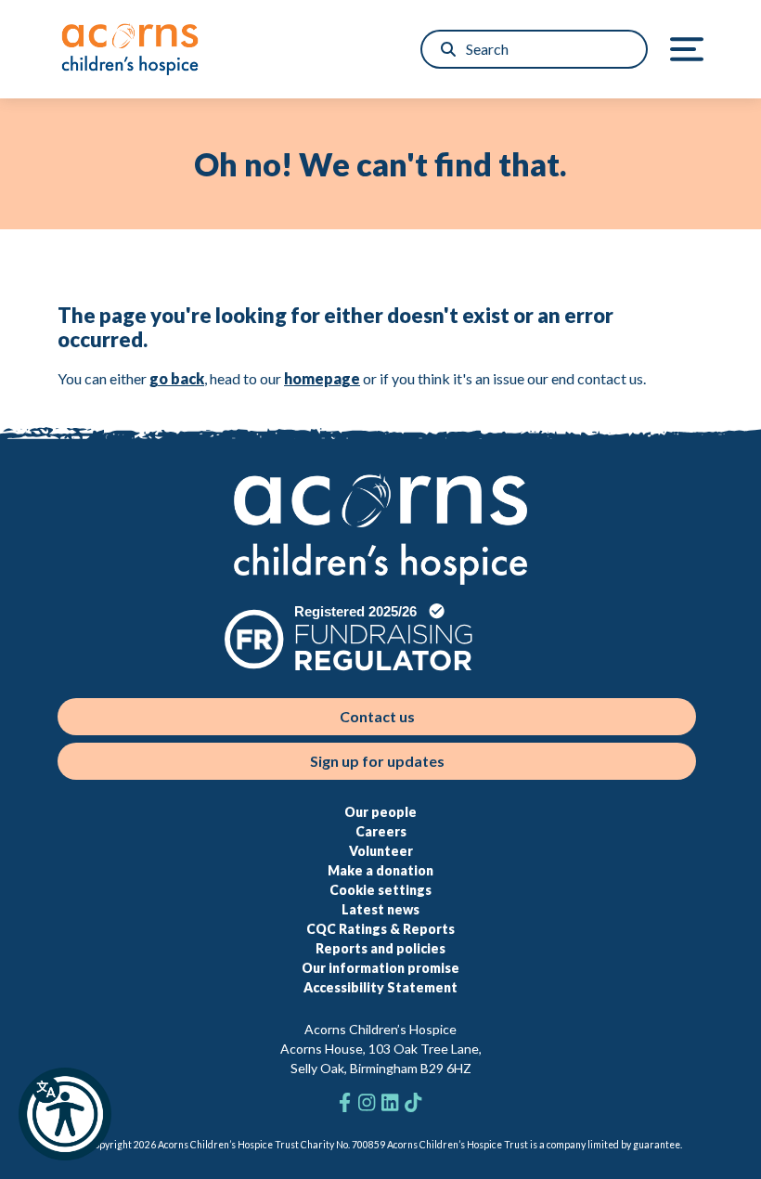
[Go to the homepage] (130, 47)
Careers (380, 831)
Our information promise (380, 968)
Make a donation (380, 870)
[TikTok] (413, 1102)
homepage (322, 378)
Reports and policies (380, 948)
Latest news (380, 909)
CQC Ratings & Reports (380, 929)
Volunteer (381, 851)
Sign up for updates (377, 761)
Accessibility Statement (380, 987)
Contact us (377, 716)
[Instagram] (366, 1102)
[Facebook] (345, 1102)
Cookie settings (380, 890)
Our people (380, 812)
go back (176, 378)
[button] (65, 1114)
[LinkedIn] (389, 1102)
